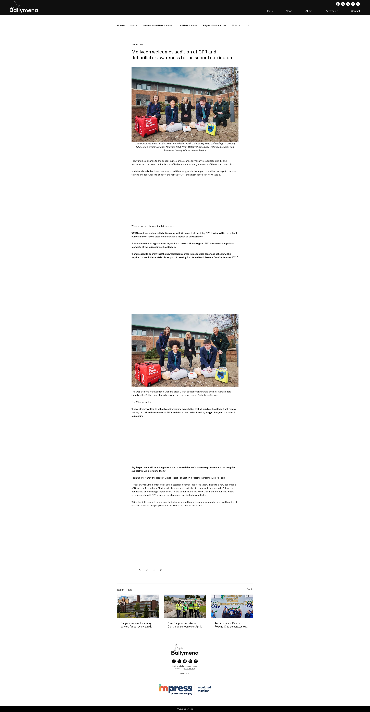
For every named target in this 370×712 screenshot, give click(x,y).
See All (250, 589)
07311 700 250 (189, 669)
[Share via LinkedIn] (147, 570)
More (234, 25)
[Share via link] (154, 570)
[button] (249, 25)
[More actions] (236, 44)
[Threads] (348, 4)
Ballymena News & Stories (214, 25)
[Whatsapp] (358, 4)
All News (121, 25)
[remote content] (185, 200)
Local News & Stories (187, 25)
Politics (134, 25)
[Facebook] (338, 4)
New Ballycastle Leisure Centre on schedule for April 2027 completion (184, 625)
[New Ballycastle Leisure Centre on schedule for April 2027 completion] (185, 606)
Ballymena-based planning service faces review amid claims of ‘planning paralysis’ (137, 625)
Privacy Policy (184, 673)
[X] (343, 4)
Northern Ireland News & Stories (157, 25)
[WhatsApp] (196, 661)
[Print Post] (161, 570)
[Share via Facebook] (133, 570)
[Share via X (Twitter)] (140, 570)
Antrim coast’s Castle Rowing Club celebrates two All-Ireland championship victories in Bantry (231, 625)
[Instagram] (353, 4)
